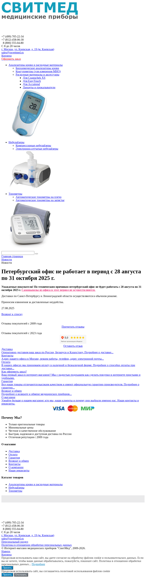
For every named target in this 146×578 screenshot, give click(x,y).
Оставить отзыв (73, 345)
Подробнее (38, 564)
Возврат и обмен (19, 460)
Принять (7, 567)
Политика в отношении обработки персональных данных (36, 544)
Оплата (13, 454)
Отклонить (21, 574)
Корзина (6, 55)
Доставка (14, 451)
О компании (16, 467)
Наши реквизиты (19, 470)
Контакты (14, 464)
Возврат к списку (12, 314)
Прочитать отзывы (73, 326)
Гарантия (14, 457)
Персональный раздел (14, 541)
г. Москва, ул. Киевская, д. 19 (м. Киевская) (27, 49)
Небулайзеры (16, 487)
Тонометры (15, 490)
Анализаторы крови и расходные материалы (36, 484)
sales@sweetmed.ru (12, 52)
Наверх (5, 551)
